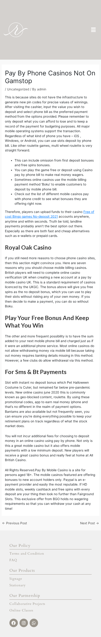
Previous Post (14, 523)
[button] (93, 29)
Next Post (89, 523)
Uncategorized (18, 89)
